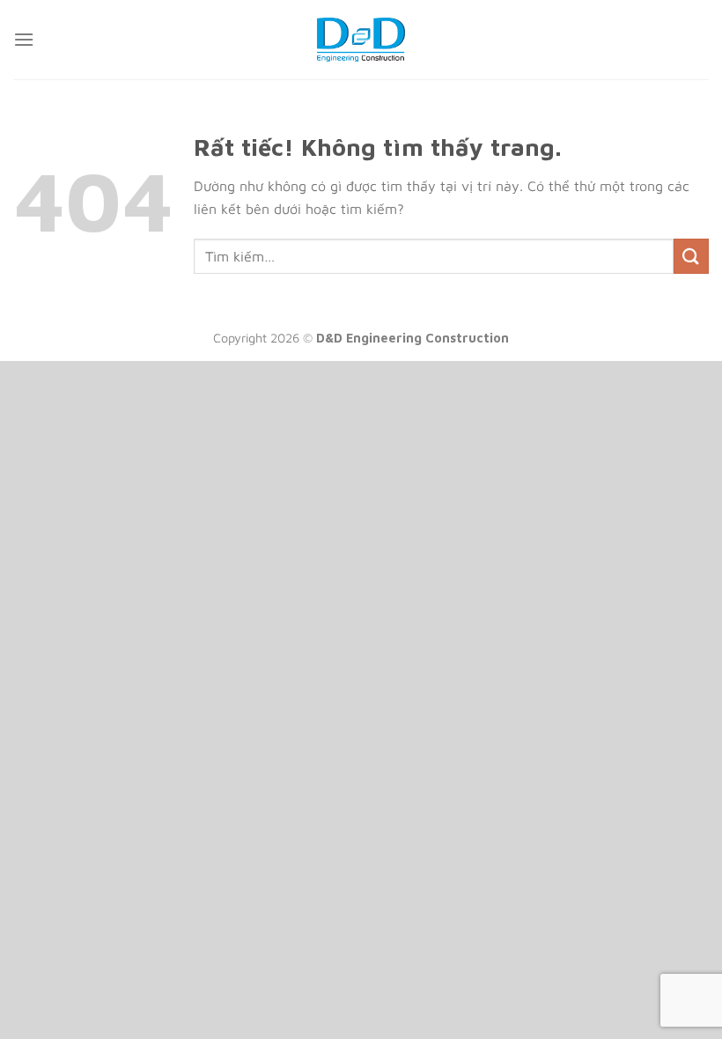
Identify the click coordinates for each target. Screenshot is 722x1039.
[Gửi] (691, 256)
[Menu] (23, 39)
